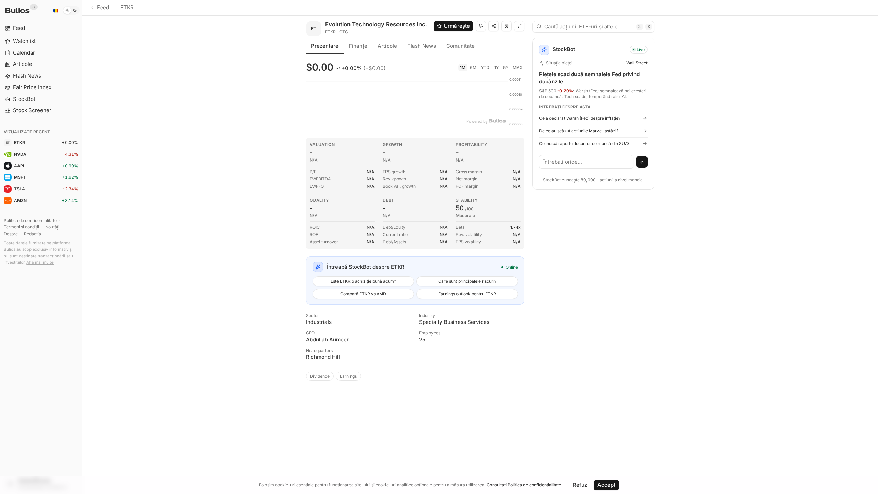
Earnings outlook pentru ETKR (467, 293)
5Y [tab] (505, 67)
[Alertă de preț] (481, 26)
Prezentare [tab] (325, 46)
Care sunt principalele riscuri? (467, 281)
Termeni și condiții (21, 227)
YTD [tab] (485, 67)
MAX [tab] (518, 67)
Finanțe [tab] (358, 46)
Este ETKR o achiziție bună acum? (363, 281)
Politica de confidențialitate (30, 220)
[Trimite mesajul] (642, 162)
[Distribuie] (493, 26)
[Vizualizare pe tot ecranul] (519, 26)
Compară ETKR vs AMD (363, 293)
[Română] (55, 10)
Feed (103, 7)
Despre (11, 233)
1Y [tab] (496, 67)
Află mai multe (40, 262)
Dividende (320, 376)
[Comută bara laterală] (82, 247)
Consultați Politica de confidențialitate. (524, 484)
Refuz (580, 485)
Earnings (348, 376)
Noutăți (52, 227)
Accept (606, 485)
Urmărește (457, 26)
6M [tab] (473, 67)
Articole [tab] (387, 46)
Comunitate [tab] (460, 46)
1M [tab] (462, 67)
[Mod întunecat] (71, 10)
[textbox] (586, 162)
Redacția (32, 233)
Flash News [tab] (421, 46)
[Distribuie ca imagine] (506, 26)
